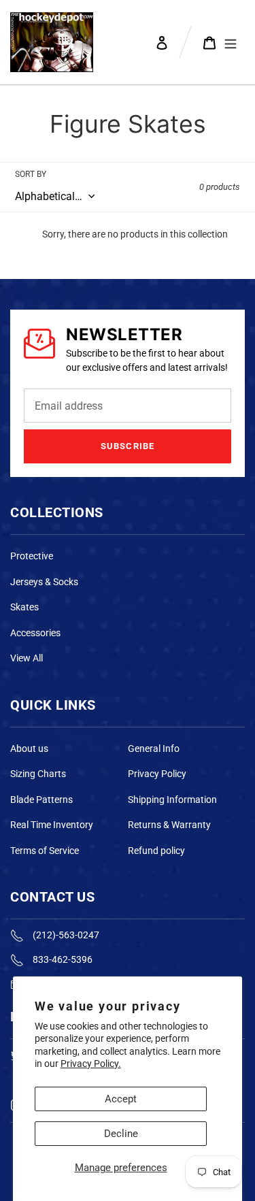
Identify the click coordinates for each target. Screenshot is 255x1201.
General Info (154, 748)
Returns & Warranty (169, 824)
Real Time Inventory (51, 824)
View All (26, 658)
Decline (121, 1134)
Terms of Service (44, 850)
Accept (121, 1099)
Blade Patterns (41, 799)
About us (29, 748)
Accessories (35, 632)
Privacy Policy (157, 773)
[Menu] (230, 42)
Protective (31, 555)
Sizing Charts (38, 773)
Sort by (30, 174)
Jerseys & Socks (44, 581)
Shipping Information (172, 799)
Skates (24, 607)
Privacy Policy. (91, 1063)
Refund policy (156, 850)
